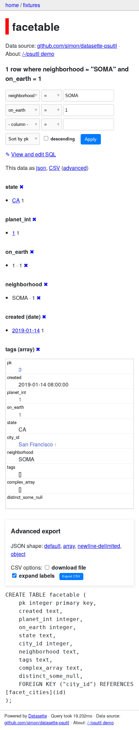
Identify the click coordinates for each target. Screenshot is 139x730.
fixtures (31, 5)
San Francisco (36, 444)
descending (62, 139)
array (69, 546)
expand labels (36, 575)
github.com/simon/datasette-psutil (77, 45)
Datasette (37, 715)
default (52, 546)
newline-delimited (99, 546)
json (41, 168)
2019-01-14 (26, 330)
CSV (54, 168)
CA (16, 200)
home (12, 5)
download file (68, 567)
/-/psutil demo (38, 54)
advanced (75, 168)
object (18, 554)
